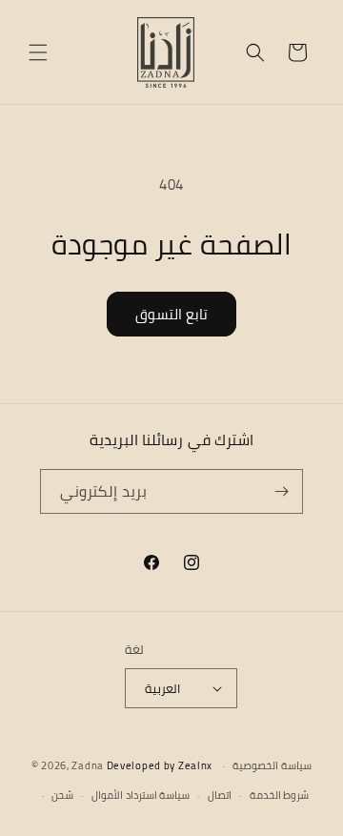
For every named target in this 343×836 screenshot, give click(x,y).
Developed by (159, 765)
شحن (62, 795)
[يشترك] (281, 491)
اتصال (220, 795)
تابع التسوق (171, 314)
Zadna (87, 765)
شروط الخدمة (280, 795)
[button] (38, 52)
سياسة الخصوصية (272, 765)
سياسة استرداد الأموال (140, 795)
